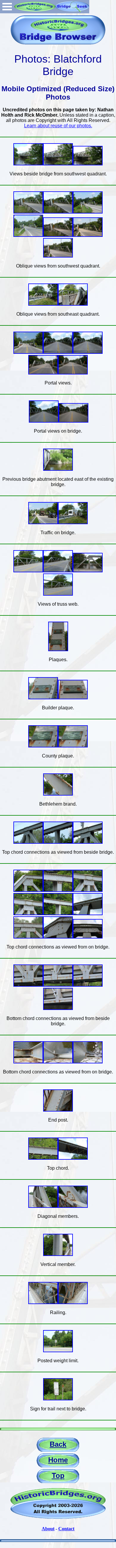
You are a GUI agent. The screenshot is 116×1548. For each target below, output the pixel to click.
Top (58, 1475)
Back (58, 1444)
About (48, 1528)
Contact (66, 1528)
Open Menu (7, 6)
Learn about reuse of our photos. (58, 125)
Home (58, 1460)
